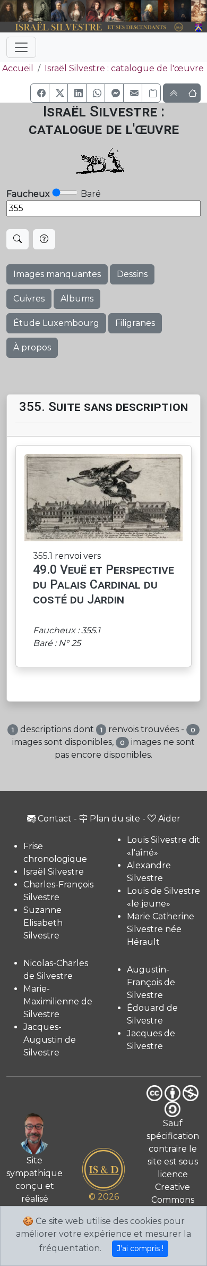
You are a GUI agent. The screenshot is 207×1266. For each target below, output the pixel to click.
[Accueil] (95, 27)
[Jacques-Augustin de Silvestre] (149, 11)
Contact (55, 819)
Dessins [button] (132, 274)
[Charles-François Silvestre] (42, 11)
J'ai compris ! (140, 1248)
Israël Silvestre (53, 872)
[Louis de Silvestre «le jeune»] (58, 11)
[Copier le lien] (151, 93)
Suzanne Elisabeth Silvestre (43, 923)
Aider (169, 819)
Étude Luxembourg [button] (56, 323)
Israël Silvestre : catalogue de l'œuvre (124, 68)
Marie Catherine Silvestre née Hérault (160, 929)
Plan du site (115, 819)
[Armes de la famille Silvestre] (199, 27)
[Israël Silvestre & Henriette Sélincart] (16, 11)
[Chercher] (17, 239)
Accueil (17, 68)
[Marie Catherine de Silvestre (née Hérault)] (76, 11)
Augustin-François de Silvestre (151, 982)
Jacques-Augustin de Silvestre (49, 1040)
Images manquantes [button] (57, 274)
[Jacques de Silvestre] (199, 11)
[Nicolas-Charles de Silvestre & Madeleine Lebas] (105, 11)
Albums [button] (77, 299)
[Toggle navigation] (21, 47)
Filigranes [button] (135, 323)
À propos (32, 347)
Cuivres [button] (29, 299)
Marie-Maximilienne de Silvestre (57, 1001)
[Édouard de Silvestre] (182, 11)
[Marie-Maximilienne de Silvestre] (133, 11)
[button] (39, 93)
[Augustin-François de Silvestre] (166, 11)
